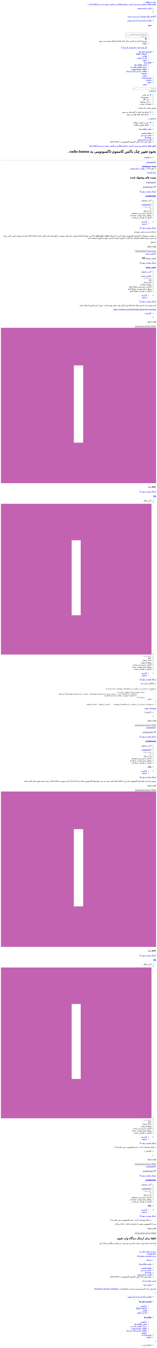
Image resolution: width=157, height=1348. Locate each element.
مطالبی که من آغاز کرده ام (136, 71)
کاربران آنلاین (142, 58)
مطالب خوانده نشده (139, 69)
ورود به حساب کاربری (147, 1251)
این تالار (146, 99)
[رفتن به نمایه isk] (78, 483)
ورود (144, 43)
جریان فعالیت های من (138, 67)
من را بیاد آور (142, 41)
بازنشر (144, 224)
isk (154, 496)
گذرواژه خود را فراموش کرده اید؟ (134, 47)
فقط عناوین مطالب (141, 125)
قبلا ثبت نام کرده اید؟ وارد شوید (139, 20)
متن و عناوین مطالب (141, 123)
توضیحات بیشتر (150, 708)
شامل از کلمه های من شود (135, 112)
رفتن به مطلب (150, 2)
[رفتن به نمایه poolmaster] (151, 162)
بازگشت (144, 1306)
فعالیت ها (147, 62)
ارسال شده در (148, 191)
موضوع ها (145, 97)
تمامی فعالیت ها (140, 65)
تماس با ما (147, 1285)
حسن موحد (151, 267)
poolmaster (146, 166)
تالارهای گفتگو (141, 54)
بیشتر (145, 60)
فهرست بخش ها (145, 51)
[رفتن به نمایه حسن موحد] (151, 254)
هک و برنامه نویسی (137, 168)
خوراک (148, 1260)
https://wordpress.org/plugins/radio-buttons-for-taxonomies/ (134, 309)
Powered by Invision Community (106, 1289)
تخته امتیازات (146, 78)
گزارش (144, 222)
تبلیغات (148, 80)
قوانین (144, 56)
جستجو (144, 73)
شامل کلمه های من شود (138, 114)
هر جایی (146, 95)
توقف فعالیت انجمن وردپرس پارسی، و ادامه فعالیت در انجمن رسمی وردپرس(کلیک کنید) (122, 4)
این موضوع (144, 102)
